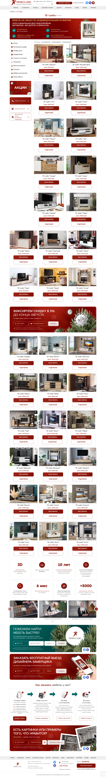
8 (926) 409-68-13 (78, 4)
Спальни (16, 69)
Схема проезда (63, 765)
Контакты (93, 7)
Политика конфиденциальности (44, 774)
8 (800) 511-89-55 (78, 3)
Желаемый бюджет (38, 323)
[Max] (90, 3)
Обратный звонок (86, 765)
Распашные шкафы (20, 47)
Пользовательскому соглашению (36, 649)
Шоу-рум (59, 7)
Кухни (15, 43)
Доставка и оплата (47, 7)
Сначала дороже (66, 42)
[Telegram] (86, 3)
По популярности (46, 42)
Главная (15, 7)
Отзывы (85, 7)
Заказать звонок (64, 3)
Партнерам (79, 757)
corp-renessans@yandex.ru (86, 769)
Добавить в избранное (64, 769)
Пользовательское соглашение (62, 774)
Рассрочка (68, 7)
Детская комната (19, 65)
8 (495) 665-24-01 (78, 1)
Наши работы (18, 77)
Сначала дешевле (56, 42)
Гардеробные (18, 54)
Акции (77, 7)
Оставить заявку (19, 718)
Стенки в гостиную (20, 58)
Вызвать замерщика (42, 718)
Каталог (35, 7)
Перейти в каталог (86, 718)
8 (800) (83, 761)
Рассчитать (49, 71)
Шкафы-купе (17, 50)
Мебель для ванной (20, 73)
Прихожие (17, 62)
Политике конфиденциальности (21, 649)
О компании (25, 7)
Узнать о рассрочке (64, 718)
